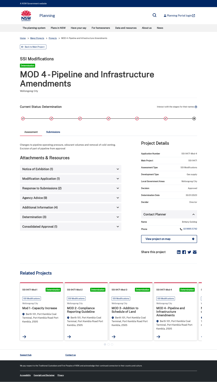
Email (194, 252)
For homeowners (101, 28)
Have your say (78, 28)
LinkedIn (179, 252)
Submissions (53, 132)
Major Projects (37, 38)
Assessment (31, 132)
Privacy (61, 375)
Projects (53, 38)
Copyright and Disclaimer (44, 375)
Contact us (70, 355)
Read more (24, 336)
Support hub (25, 355)
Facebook (184, 252)
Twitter (189, 252)
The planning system (34, 28)
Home (23, 38)
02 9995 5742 (190, 229)
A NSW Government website (33, 3)
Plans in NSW (58, 28)
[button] (105, 344)
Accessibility (25, 375)
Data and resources (126, 28)
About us (147, 28)
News (160, 28)
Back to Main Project (34, 47)
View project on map (158, 238)
